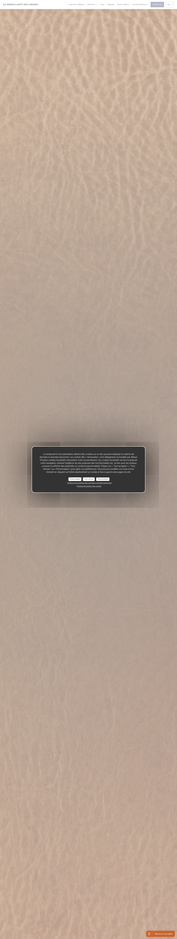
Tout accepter (75, 479)
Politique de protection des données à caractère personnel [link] (89, 483)
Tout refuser (88, 479)
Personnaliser (103, 479)
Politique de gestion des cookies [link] (89, 486)
